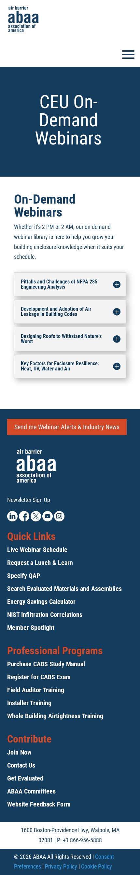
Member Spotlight (30, 627)
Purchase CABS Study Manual (46, 664)
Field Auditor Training (35, 690)
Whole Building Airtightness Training (55, 716)
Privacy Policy (61, 866)
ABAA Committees (31, 791)
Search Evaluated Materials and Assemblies (64, 589)
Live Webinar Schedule (37, 550)
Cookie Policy (96, 866)
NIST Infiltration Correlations (44, 615)
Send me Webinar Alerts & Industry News (66, 427)
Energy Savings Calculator (41, 602)
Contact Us (21, 765)
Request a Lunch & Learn (40, 563)
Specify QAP (23, 576)
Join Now (19, 752)
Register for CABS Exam (39, 677)
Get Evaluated (25, 778)
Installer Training (29, 703)
